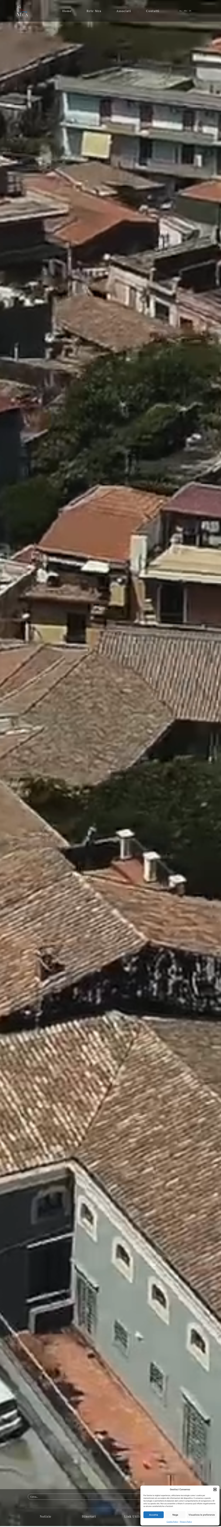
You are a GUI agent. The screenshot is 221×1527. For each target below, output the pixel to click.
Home (67, 11)
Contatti (152, 11)
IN (190, 10)
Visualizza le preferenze (202, 1514)
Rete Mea (94, 11)
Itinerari (89, 1516)
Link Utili (132, 1516)
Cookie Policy (172, 1522)
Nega (175, 1514)
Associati (123, 11)
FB (185, 10)
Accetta (153, 1514)
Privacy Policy (186, 1522)
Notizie (45, 1516)
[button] (214, 1489)
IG (181, 10)
